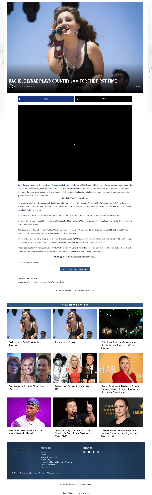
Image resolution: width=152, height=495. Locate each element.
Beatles (116, 206)
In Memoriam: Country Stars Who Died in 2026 (73, 387)
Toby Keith (88, 251)
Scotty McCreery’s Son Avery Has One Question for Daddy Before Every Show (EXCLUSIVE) (73, 433)
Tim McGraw (76, 251)
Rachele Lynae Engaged (66, 342)
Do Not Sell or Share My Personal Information (56, 462)
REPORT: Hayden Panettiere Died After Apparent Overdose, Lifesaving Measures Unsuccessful (120, 433)
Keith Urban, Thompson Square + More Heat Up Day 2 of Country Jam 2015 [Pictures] (119, 345)
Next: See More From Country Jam (75, 269)
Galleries (61, 282)
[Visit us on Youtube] (90, 452)
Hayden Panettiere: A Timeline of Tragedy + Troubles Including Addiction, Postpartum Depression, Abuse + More (121, 389)
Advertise (44, 455)
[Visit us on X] (99, 452)
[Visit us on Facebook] (94, 452)
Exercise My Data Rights (49, 464)
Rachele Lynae (28, 185)
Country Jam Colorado (60, 185)
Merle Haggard (116, 230)
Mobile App (45, 467)
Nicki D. (16, 86)
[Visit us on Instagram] (85, 452)
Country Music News (34, 282)
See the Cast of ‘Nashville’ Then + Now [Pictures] (26, 387)
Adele (23, 210)
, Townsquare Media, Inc (37, 473)
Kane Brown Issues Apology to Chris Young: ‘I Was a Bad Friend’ (25, 432)
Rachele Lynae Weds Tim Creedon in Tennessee (25, 343)
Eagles (56, 233)
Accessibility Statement (49, 457)
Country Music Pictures (50, 282)
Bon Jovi (25, 233)
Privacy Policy (45, 459)
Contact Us (44, 452)
